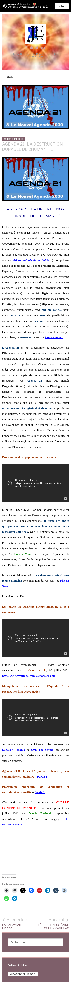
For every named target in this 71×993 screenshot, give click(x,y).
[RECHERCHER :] (35, 942)
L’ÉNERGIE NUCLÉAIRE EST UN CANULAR (53, 923)
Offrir (62, 6)
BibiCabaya (35, 47)
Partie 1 (42, 776)
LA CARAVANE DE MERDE (15, 923)
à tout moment (54, 337)
